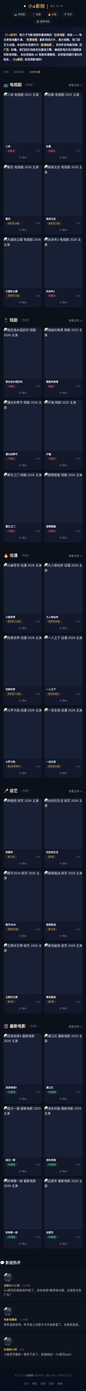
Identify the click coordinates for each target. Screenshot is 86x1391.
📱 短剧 (36, 14)
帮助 (34, 1383)
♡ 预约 (23, 157)
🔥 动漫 (52, 14)
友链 (43, 1383)
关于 (26, 1383)
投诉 (51, 1383)
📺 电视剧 (19, 14)
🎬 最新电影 (43, 21)
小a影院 (43, 6)
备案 (59, 1383)
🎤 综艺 (68, 14)
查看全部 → (75, 85)
